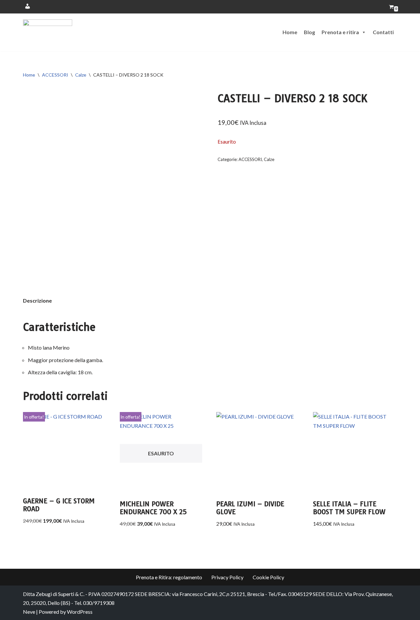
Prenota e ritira (340, 32)
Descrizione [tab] (37, 300)
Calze (80, 75)
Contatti (383, 32)
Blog (309, 32)
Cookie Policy (268, 577)
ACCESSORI (55, 75)
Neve (29, 612)
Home (290, 32)
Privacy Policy (227, 577)
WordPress (80, 612)
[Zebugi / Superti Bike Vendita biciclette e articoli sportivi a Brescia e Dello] (47, 32)
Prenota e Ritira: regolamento (169, 577)
